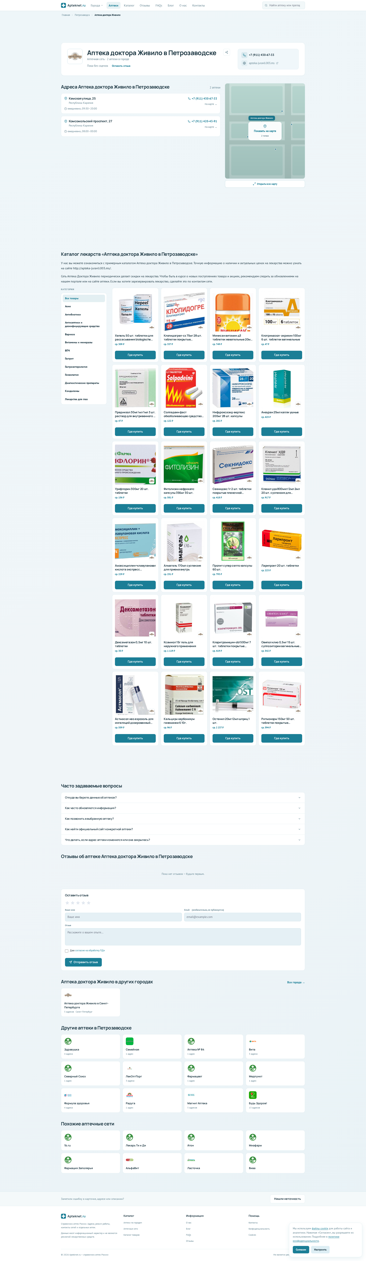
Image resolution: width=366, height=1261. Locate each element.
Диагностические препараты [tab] (82, 383)
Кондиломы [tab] (72, 391)
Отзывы (145, 5)
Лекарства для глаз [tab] (76, 399)
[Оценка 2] (72, 903)
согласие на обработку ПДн (90, 950)
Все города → (296, 982)
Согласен (301, 1249)
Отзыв (68, 925)
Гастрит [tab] (69, 358)
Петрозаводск (82, 15)
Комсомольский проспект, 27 (90, 121)
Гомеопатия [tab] (72, 374)
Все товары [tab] (72, 298)
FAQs (159, 5)
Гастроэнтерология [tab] (76, 366)
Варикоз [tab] (70, 334)
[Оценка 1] (67, 903)
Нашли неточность (287, 1199)
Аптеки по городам (133, 1222)
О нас (183, 5)
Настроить (320, 1249)
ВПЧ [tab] (67, 350)
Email (204, 909)
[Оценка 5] (88, 903)
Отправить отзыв (86, 962)
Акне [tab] (68, 306)
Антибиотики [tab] (73, 314)
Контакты (198, 5)
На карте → (211, 104)
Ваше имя (70, 909)
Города (95, 5)
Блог (171, 5)
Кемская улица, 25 (82, 98)
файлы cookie (320, 1228)
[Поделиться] (226, 52)
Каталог (129, 5)
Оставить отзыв (121, 66)
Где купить (135, 355)
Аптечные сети (131, 1228)
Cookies (252, 1234)
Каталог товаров (132, 1234)
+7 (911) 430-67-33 (261, 55)
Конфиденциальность (259, 1228)
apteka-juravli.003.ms (261, 63)
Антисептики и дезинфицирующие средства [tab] (82, 324)
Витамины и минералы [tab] (78, 342)
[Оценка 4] (83, 903)
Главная (66, 15)
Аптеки (113, 5)
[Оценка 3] (78, 903)
